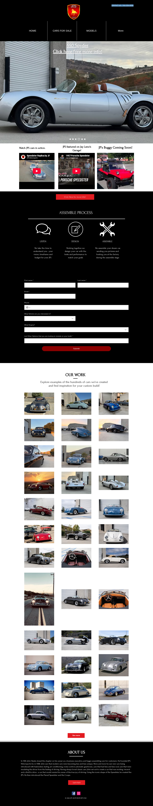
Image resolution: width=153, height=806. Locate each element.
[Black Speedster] (71, 139)
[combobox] (50, 318)
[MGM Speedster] (76, 139)
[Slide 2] (82, 139)
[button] (91, 30)
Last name (82, 280)
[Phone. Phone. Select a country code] (28, 307)
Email (27, 292)
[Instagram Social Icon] (78, 793)
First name (28, 280)
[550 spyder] (79, 139)
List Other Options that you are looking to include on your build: (48, 336)
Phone (26, 303)
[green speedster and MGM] (73, 139)
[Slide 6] (84, 139)
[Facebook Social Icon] (73, 793)
